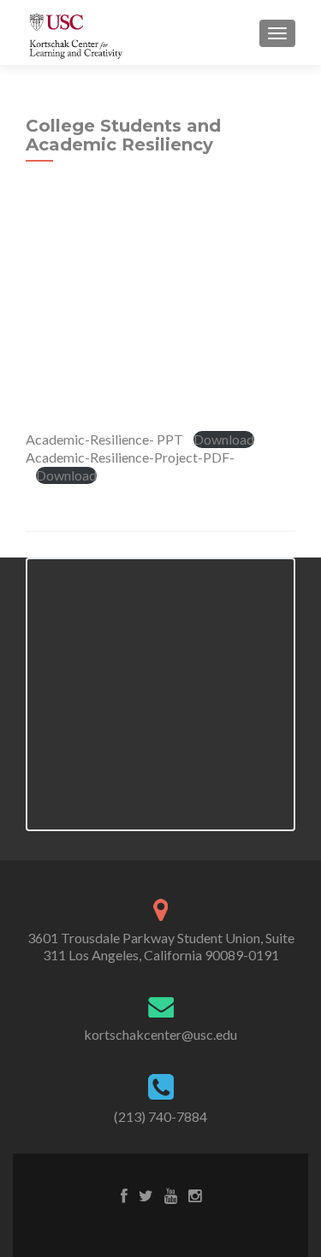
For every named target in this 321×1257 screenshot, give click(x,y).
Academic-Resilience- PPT (104, 439)
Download (223, 439)
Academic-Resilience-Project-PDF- (130, 457)
